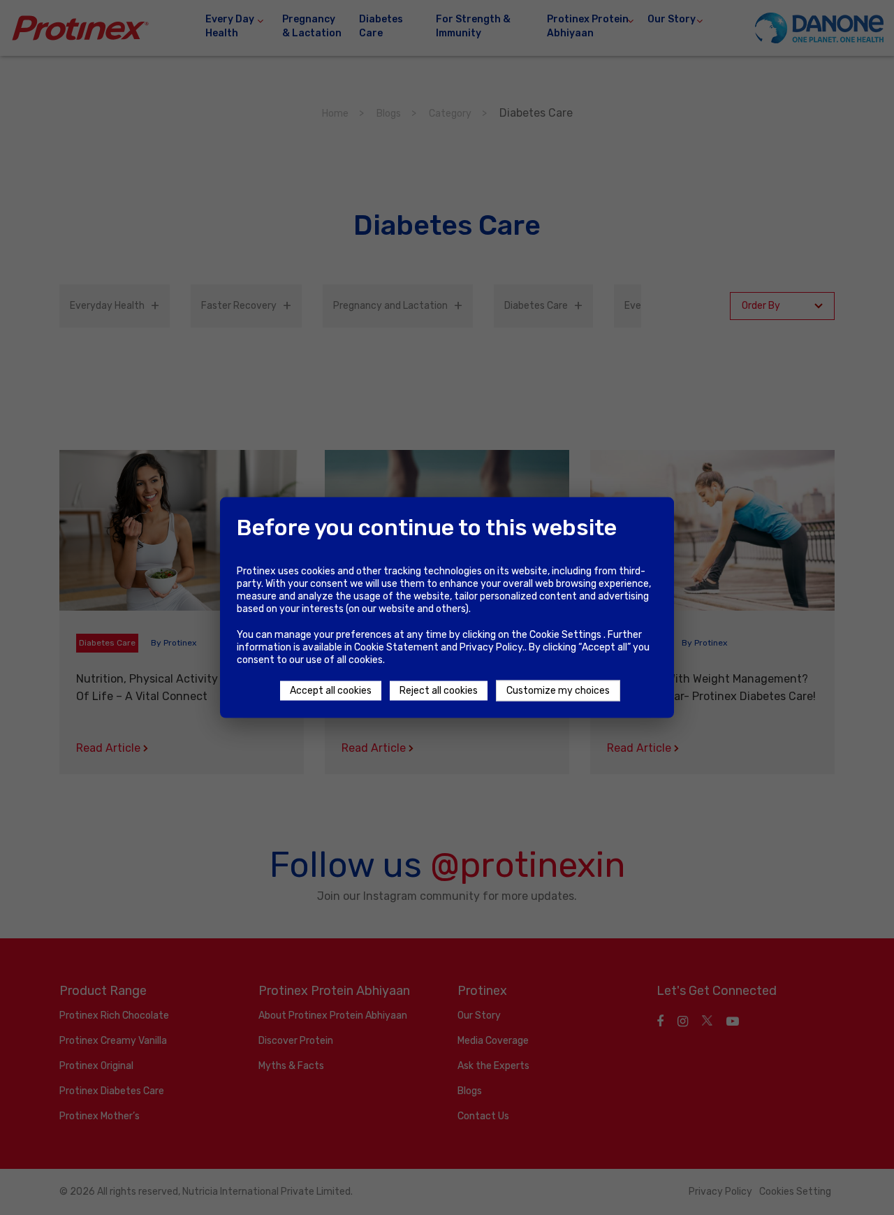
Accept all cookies (331, 691)
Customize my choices (558, 691)
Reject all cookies (439, 691)
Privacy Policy (491, 647)
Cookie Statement (396, 647)
